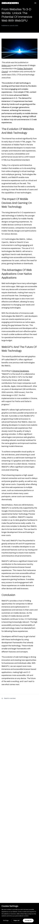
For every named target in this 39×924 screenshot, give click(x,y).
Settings (6, 920)
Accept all (28, 920)
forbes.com (6, 65)
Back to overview (10, 698)
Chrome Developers (20, 371)
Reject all (16, 920)
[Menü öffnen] (35, 3)
